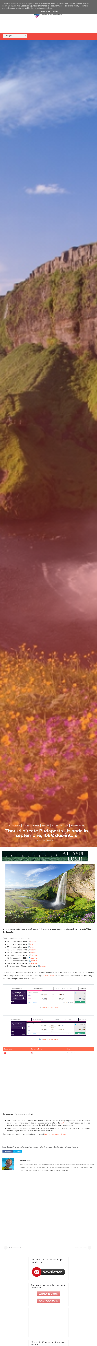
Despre (51, 1170)
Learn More (45, 12)
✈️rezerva (32, 942)
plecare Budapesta (60, 825)
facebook (8, 1151)
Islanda (45, 825)
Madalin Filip (40, 840)
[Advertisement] (48, 1086)
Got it (55, 12)
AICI (63, 1123)
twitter (18, 1151)
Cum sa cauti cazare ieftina (55, 1134)
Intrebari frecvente (61, 1170)
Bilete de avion (13, 825)
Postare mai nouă (15, 1248)
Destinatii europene (31, 825)
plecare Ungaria (78, 825)
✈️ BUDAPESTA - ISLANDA (48, 1008)
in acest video (48, 976)
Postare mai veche (80, 1248)
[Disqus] (48, 1208)
